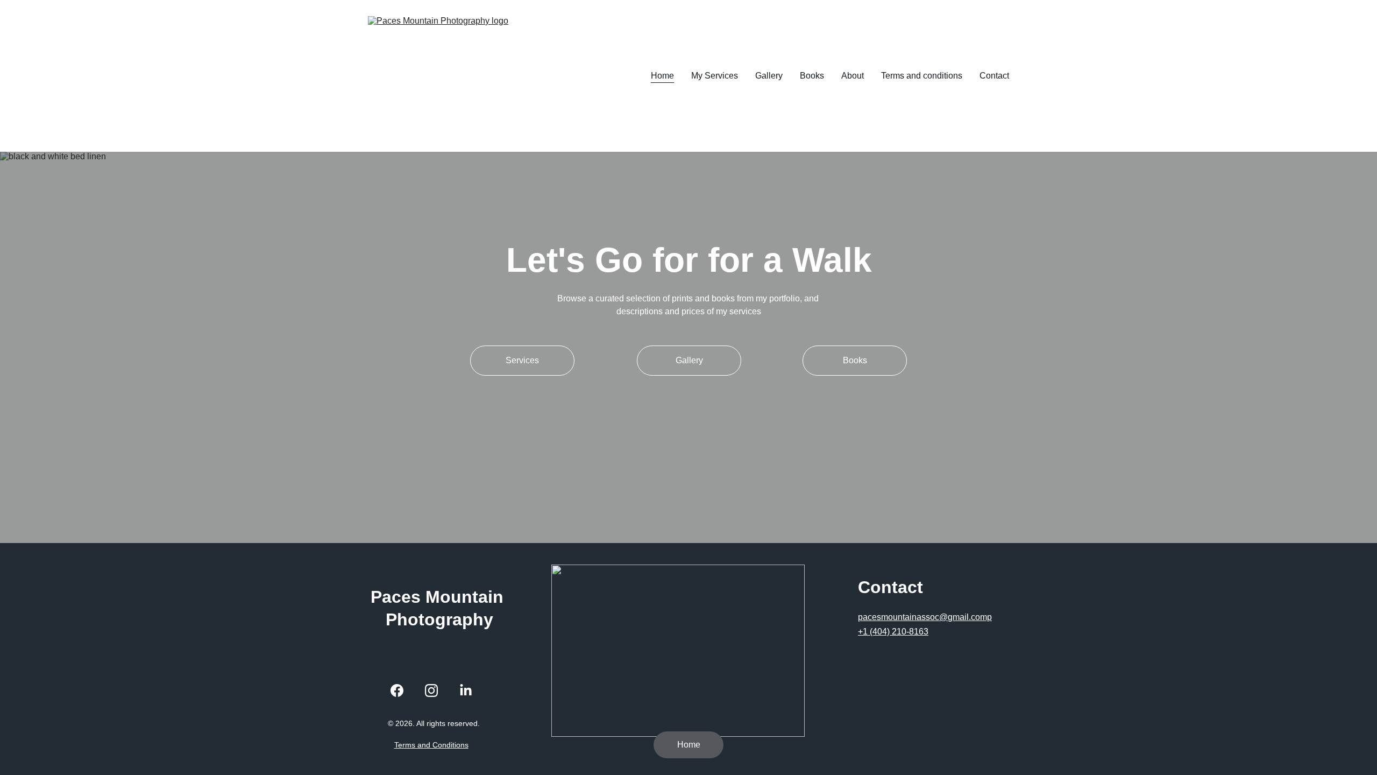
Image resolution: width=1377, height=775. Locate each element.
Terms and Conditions (431, 745)
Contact (994, 75)
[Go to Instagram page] (431, 690)
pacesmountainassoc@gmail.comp (925, 617)
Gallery (769, 75)
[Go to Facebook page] (397, 690)
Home (662, 75)
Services (522, 360)
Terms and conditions (921, 75)
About (852, 75)
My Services (714, 75)
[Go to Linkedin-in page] (465, 690)
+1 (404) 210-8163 (893, 631)
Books (812, 75)
